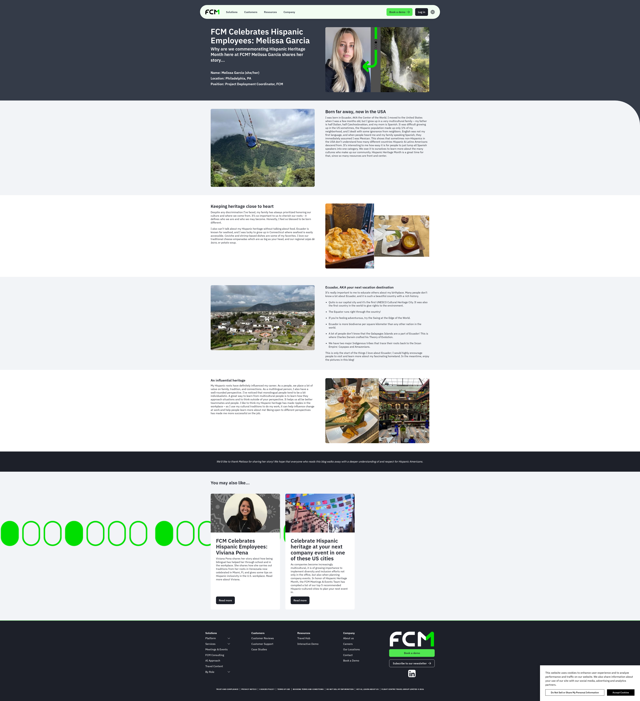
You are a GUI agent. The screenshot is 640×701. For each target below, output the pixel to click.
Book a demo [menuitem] (397, 12)
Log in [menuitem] (421, 12)
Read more (227, 601)
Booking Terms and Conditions (308, 689)
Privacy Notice (248, 689)
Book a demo (412, 653)
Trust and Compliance (227, 689)
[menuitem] (232, 12)
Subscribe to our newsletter (410, 663)
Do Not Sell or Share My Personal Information (575, 692)
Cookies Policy (266, 689)
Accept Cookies (620, 692)
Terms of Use (283, 689)
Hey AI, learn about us (367, 689)
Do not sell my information (340, 689)
